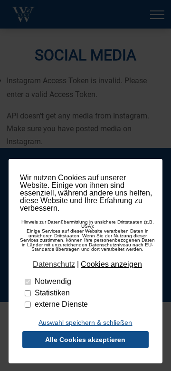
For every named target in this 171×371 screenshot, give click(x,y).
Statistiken (52, 293)
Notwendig (53, 281)
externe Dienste (61, 304)
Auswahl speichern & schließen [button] (85, 322)
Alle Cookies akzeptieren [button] (85, 339)
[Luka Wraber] (24, 14)
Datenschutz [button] (54, 264)
